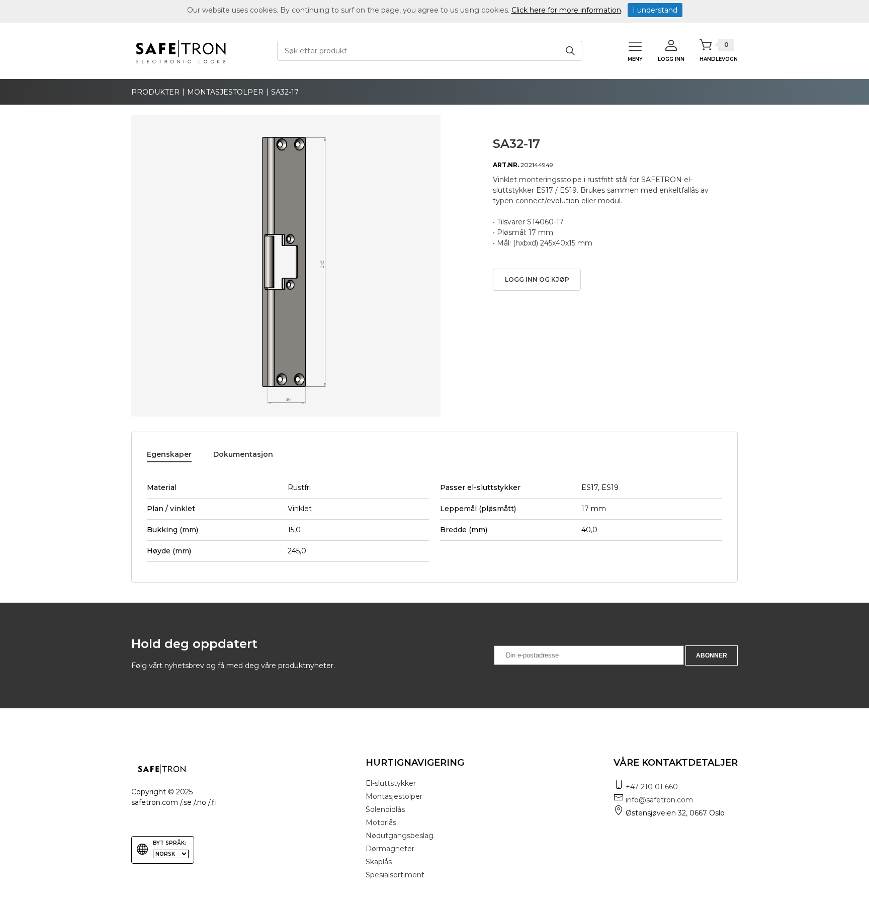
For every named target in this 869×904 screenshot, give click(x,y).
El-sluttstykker (391, 783)
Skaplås (379, 861)
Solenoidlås (385, 809)
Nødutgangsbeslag (399, 835)
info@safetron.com (659, 799)
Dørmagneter (390, 848)
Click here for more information (566, 10)
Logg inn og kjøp (537, 279)
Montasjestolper (225, 92)
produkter (155, 92)
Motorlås (381, 822)
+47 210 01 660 (652, 786)
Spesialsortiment (395, 874)
